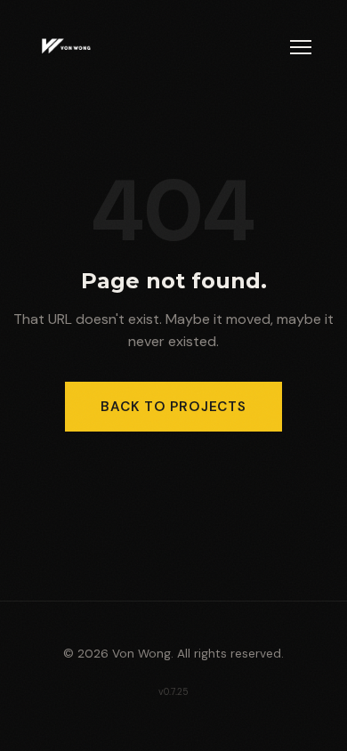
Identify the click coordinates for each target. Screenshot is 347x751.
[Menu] (301, 47)
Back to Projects (173, 407)
